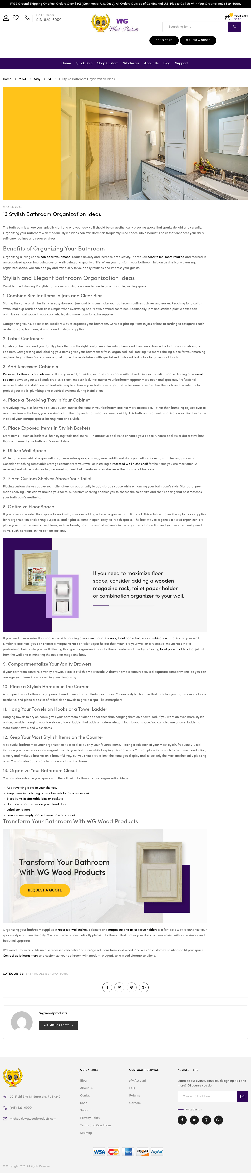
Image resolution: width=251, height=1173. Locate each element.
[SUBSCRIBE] (242, 1096)
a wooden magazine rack (98, 638)
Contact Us (164, 40)
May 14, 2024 (12, 207)
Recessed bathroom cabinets (23, 374)
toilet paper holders (174, 649)
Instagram (206, 1123)
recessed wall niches (72, 930)
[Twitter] (119, 987)
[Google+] (144, 987)
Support (181, 63)
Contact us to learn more (20, 955)
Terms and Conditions (95, 1125)
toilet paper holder (131, 638)
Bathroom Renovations (46, 974)
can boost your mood (56, 257)
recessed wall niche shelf (130, 464)
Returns (134, 1095)
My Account (137, 1080)
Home (66, 63)
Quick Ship (84, 63)
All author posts (57, 1025)
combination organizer (165, 638)
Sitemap (86, 1133)
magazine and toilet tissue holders (132, 930)
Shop (83, 1103)
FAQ (132, 1088)
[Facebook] (107, 987)
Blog (166, 63)
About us (86, 1088)
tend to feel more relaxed (166, 257)
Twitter (194, 1123)
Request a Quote (198, 40)
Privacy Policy (90, 1118)
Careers (135, 1103)
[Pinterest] (131, 987)
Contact (85, 1095)
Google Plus (218, 1123)
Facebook (182, 1123)
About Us (151, 63)
